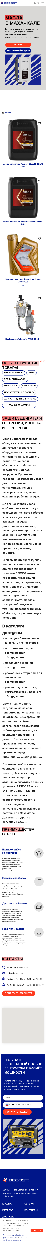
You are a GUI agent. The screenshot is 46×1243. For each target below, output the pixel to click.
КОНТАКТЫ (31, 1210)
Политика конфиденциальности (15, 1238)
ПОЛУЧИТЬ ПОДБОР (17, 1112)
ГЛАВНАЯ (7, 1204)
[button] (18, 50)
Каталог (7, 1210)
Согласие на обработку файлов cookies (13, 1236)
